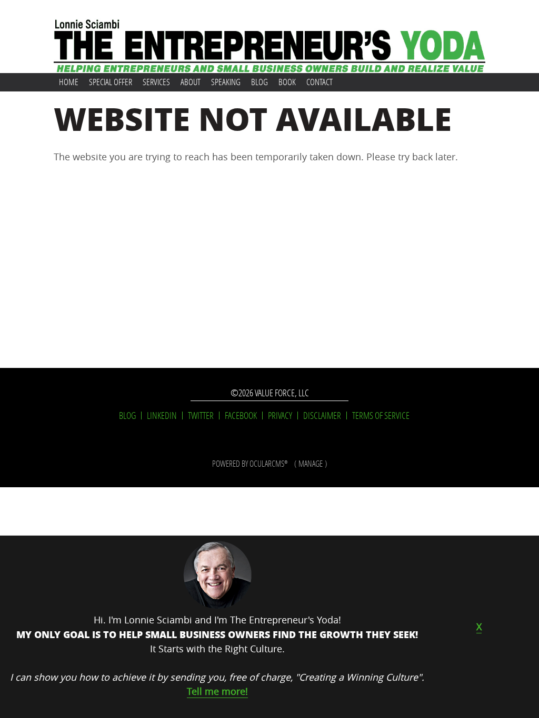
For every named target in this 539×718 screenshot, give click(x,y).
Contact (319, 81)
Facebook (241, 415)
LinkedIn (162, 415)
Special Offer (110, 81)
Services (156, 81)
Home (68, 81)
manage (310, 463)
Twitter (201, 415)
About (191, 81)
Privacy (280, 415)
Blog (259, 81)
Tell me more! (217, 691)
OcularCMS (268, 463)
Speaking (226, 81)
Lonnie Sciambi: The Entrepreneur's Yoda (269, 36)
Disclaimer (322, 415)
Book (287, 81)
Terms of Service (381, 415)
